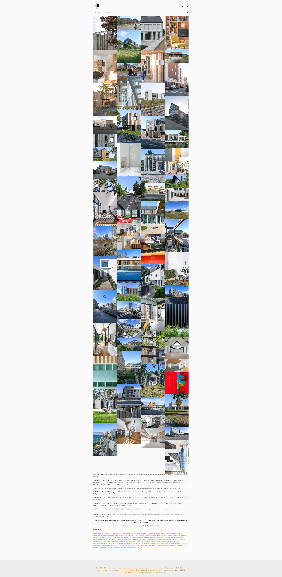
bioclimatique (136, 568)
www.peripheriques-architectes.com (102, 535)
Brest (145, 568)
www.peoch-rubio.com (161, 533)
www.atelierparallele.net (137, 537)
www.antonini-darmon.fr (174, 533)
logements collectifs (120, 570)
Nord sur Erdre (154, 570)
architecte (104, 567)
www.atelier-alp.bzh (113, 543)
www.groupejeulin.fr (98, 541)
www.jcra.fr (183, 539)
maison (132, 570)
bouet (142, 568)
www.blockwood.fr (112, 539)
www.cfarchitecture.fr (116, 545)
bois (140, 568)
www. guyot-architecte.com (106, 537)
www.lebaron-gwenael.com (118, 535)
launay (106, 570)
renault (129, 572)
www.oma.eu (152, 533)
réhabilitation (140, 572)
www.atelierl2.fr (123, 543)
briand (152, 568)
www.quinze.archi (157, 545)
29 (94, 568)
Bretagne (148, 568)
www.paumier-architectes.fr (111, 541)
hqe (173, 568)
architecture (124, 568)
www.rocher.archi (155, 543)
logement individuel (112, 570)
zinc (156, 572)
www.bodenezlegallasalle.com (126, 541)
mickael (149, 570)
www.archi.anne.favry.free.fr (150, 539)
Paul (168, 570)
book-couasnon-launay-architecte (142, 541)
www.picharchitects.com (174, 535)
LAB (103, 570)
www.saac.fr (147, 543)
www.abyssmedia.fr (137, 539)
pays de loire (172, 570)
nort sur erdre (159, 570)
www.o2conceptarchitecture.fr (135, 543)
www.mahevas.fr (169, 537)
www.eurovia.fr (160, 537)
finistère (171, 568)
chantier (155, 568)
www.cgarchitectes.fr (151, 535)
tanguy (152, 572)
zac (154, 572)
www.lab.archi (103, 539)
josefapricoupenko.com (102, 543)
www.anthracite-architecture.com (122, 537)
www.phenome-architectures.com (101, 545)
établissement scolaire (161, 572)
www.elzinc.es (102, 547)
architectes (118, 568)
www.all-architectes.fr (98, 533)
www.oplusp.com (176, 539)
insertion (186, 568)
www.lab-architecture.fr (146, 545)
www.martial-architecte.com (169, 545)
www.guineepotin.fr (140, 535)
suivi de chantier (147, 572)
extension (166, 568)
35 (96, 567)
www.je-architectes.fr (149, 537)
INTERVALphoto (100, 570)
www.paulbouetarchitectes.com (179, 543)
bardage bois (130, 568)
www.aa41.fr (108, 533)
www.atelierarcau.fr (128, 533)
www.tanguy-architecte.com (124, 539)
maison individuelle (141, 570)
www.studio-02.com (117, 533)
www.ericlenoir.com (162, 535)
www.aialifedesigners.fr (120, 547)
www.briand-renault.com (173, 541)
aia (99, 568)
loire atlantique (128, 570)
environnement (161, 568)
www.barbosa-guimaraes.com (141, 533)
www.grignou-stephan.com (164, 539)
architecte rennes (112, 568)
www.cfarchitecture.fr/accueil (158, 541)
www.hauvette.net (130, 535)
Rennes (134, 572)
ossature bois (165, 570)
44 (97, 568)
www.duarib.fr (110, 547)
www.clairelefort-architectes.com (131, 545)
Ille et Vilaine (180, 568)
